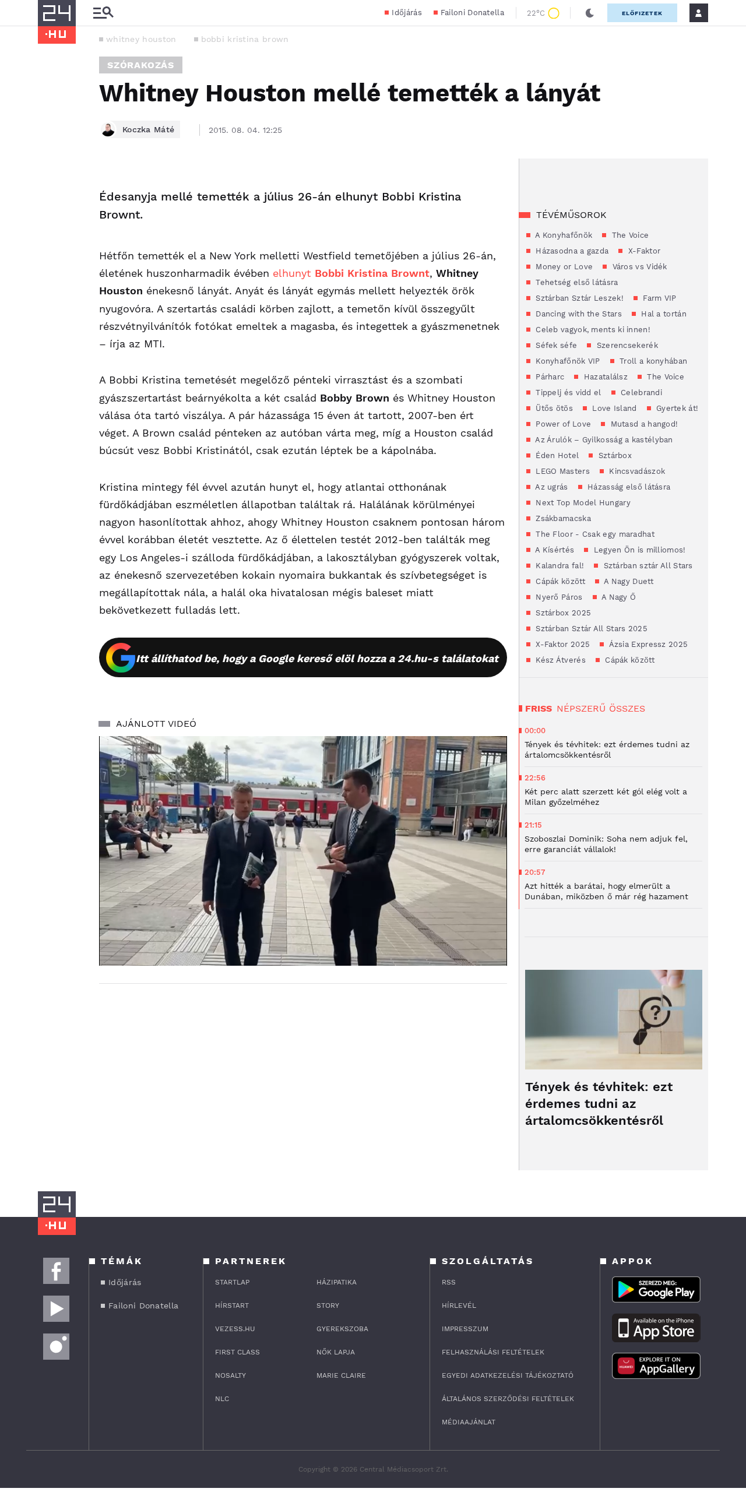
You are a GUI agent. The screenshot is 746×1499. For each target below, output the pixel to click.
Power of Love (562, 424)
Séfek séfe (555, 345)
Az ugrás (550, 487)
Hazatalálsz (604, 376)
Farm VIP (659, 298)
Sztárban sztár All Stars (647, 565)
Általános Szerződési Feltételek (508, 1399)
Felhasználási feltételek (493, 1352)
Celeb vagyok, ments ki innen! (591, 329)
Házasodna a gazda (570, 251)
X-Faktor (642, 251)
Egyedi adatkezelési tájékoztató (507, 1375)
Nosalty (230, 1375)
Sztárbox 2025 (562, 612)
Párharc (548, 376)
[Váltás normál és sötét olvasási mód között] (590, 13)
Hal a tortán (663, 313)
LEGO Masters (561, 471)
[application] (303, 851)
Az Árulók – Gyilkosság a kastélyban (603, 439)
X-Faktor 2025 (561, 644)
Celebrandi (640, 392)
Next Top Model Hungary (582, 502)
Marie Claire (341, 1375)
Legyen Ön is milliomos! (638, 550)
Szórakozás (140, 65)
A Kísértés (553, 550)
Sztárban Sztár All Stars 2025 (590, 628)
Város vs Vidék (638, 266)
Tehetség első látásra (575, 282)
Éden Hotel (556, 455)
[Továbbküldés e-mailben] (51, 220)
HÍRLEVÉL (459, 1305)
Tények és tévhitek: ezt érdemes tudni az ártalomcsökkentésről (599, 1103)
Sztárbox (614, 455)
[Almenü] (103, 13)
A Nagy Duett (627, 581)
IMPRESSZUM (465, 1329)
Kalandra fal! (558, 565)
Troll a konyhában (652, 361)
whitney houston (141, 39)
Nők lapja (335, 1352)
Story (327, 1305)
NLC (222, 1399)
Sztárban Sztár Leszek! (578, 298)
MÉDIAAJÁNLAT (468, 1422)
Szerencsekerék (626, 345)
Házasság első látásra (628, 487)
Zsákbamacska (562, 518)
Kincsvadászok (636, 471)
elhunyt (351, 273)
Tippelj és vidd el (567, 392)
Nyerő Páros (558, 597)
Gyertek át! (676, 408)
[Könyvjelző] (51, 255)
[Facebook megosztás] (51, 189)
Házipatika (336, 1282)
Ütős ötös (553, 408)
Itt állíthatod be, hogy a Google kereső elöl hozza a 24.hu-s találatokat (317, 658)
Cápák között (559, 581)
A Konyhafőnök (562, 235)
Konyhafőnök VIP (566, 361)
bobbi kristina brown (245, 39)
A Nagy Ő (618, 597)
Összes (627, 708)
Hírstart (232, 1305)
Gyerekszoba (342, 1329)
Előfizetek (642, 13)
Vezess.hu (235, 1329)
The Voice (629, 235)
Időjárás (406, 12)
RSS (449, 1282)
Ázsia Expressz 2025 (647, 644)
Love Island (613, 408)
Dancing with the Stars (577, 313)
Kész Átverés (559, 660)
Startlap (232, 1282)
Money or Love (563, 266)
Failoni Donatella (472, 12)
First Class (237, 1352)
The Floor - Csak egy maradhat (593, 534)
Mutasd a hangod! (643, 424)
